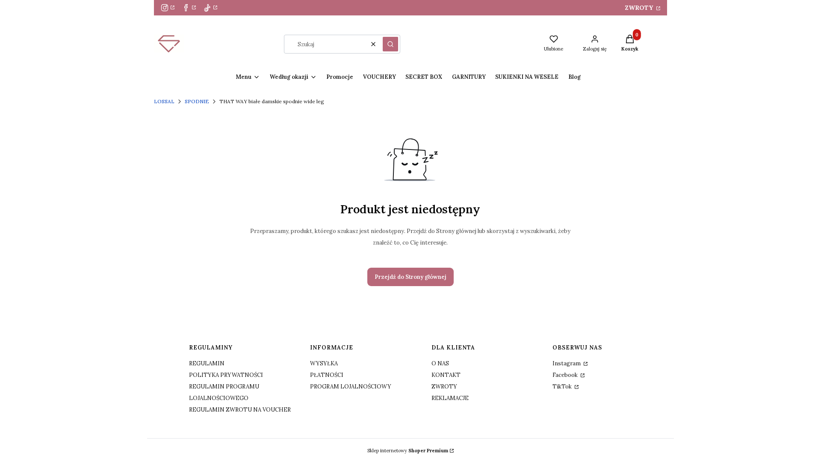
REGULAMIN (206, 363)
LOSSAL (164, 101)
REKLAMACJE (450, 398)
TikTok (562, 386)
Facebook (565, 375)
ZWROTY (640, 8)
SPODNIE (197, 101)
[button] (390, 44)
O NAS (440, 363)
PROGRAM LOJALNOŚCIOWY (350, 386)
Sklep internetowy (407, 451)
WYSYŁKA (324, 363)
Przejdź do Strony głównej (410, 277)
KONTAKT (446, 375)
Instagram (567, 363)
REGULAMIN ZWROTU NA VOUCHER (240, 409)
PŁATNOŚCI (326, 375)
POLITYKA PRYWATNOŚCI (226, 375)
